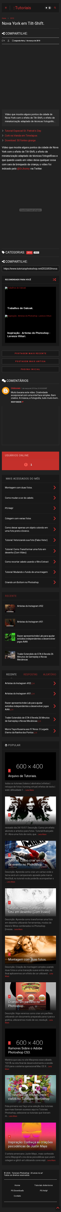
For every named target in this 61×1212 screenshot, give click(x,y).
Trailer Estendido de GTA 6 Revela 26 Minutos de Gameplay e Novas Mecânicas (35, 657)
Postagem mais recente (30, 353)
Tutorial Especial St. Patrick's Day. (23, 130)
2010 (12, 18)
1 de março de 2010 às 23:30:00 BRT (34, 388)
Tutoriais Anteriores (43, 1185)
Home (4, 18)
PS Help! (44, 1191)
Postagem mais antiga (30, 361)
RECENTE (11, 595)
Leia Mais (29, 790)
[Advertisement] (30, 76)
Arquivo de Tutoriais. (22, 776)
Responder (16, 402)
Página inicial (30, 369)
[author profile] (8, 40)
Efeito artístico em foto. (24, 820)
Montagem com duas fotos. (27, 959)
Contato (17, 1196)
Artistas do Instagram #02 (30, 606)
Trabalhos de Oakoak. (20, 308)
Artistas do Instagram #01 (30, 621)
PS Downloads (17, 1191)
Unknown (15, 388)
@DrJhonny (23, 168)
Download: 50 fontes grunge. (20, 140)
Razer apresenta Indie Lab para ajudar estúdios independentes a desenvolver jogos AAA (36, 639)
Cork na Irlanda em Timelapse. (21, 135)
